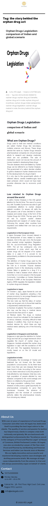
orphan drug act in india (15, 100)
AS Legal (17, 92)
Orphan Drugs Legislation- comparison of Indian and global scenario (22, 34)
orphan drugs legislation (15, 106)
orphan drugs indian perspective (27, 103)
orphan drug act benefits (27, 98)
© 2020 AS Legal (24, 502)
